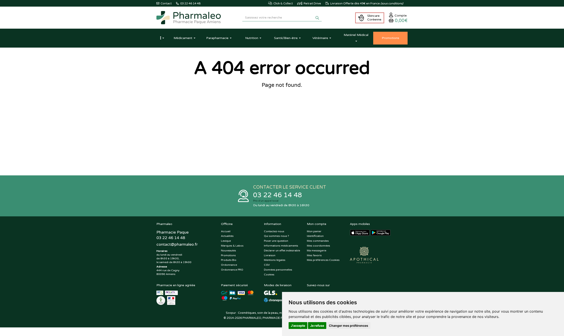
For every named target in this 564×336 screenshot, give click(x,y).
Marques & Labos (232, 245)
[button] (161, 38)
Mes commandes (318, 240)
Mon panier (314, 231)
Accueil (225, 231)
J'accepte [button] (298, 325)
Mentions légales (274, 260)
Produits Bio (228, 260)
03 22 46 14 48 (277, 195)
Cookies (269, 274)
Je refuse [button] (317, 325)
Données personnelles (278, 269)
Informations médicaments (281, 245)
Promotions (228, 255)
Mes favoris (314, 255)
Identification (315, 236)
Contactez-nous (274, 231)
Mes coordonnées (318, 245)
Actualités (227, 236)
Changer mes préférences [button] (348, 325)
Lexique (226, 240)
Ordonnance (229, 264)
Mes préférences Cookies (323, 260)
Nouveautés (228, 250)
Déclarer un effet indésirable (282, 250)
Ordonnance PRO (232, 269)
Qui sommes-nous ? (276, 236)
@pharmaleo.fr (177, 244)
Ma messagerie (316, 250)
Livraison (269, 255)
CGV (267, 264)
